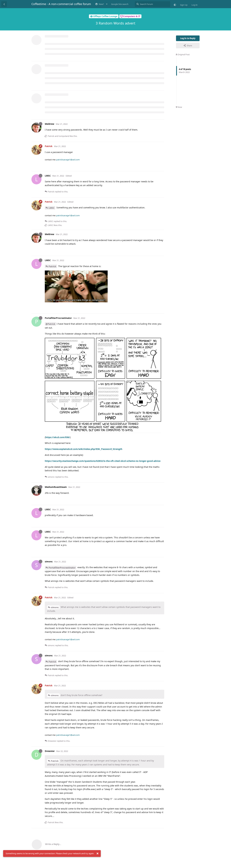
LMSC (52, 207)
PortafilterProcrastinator (62, 567)
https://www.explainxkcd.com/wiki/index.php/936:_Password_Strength (83, 448)
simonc (55, 607)
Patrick (52, 266)
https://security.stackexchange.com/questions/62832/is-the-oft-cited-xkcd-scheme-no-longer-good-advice (102, 460)
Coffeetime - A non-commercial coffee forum (61, 4)
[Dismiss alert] (97, 853)
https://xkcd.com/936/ (57, 437)
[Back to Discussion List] (4, 4)
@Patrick (50, 323)
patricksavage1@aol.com (68, 159)
